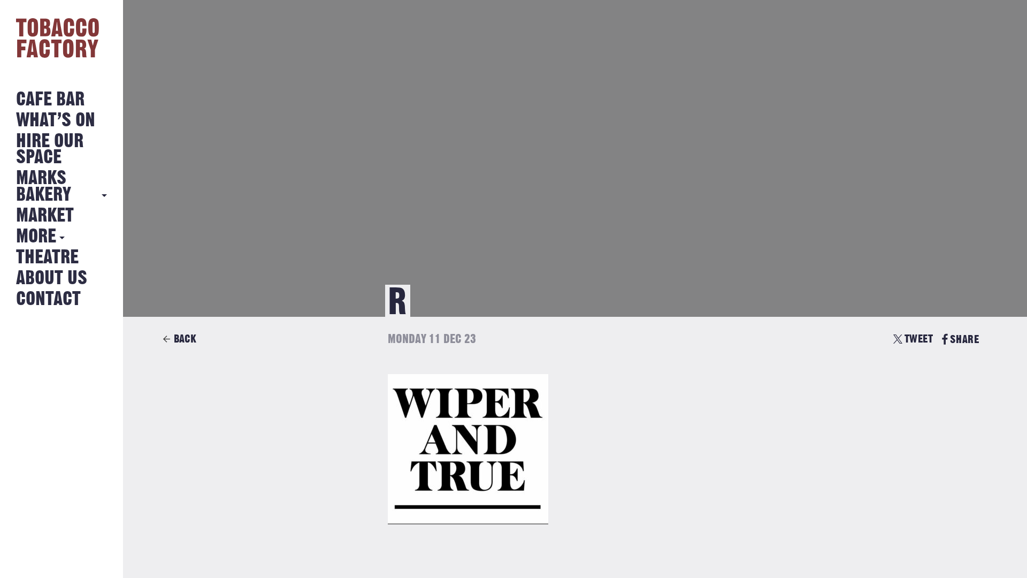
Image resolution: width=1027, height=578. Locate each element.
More (36, 237)
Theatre (47, 257)
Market (45, 216)
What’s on (55, 120)
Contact (48, 299)
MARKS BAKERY (43, 186)
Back (185, 339)
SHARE (964, 339)
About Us (51, 278)
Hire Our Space (49, 149)
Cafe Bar (50, 100)
